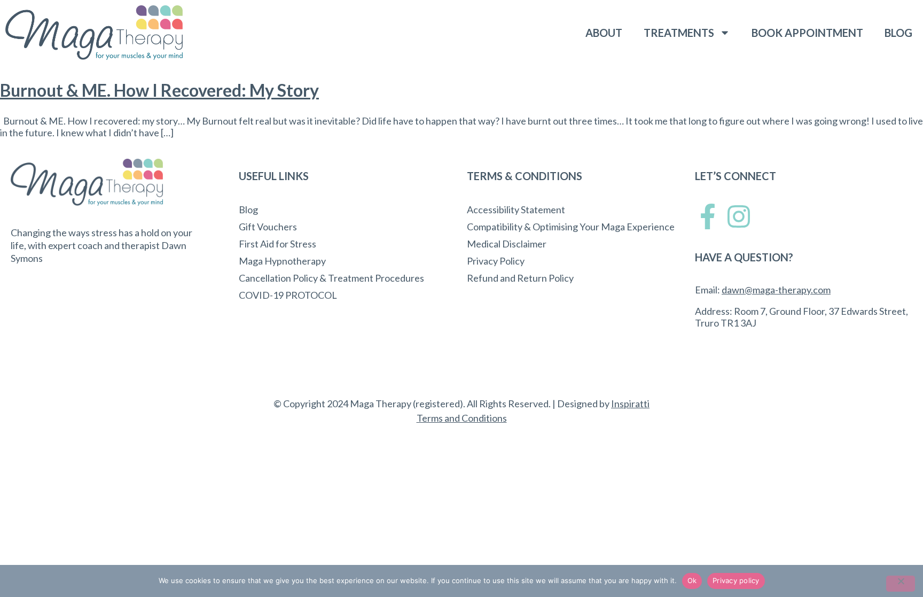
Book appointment (807, 32)
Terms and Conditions (462, 418)
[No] (900, 584)
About (603, 32)
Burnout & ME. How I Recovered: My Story (159, 90)
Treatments (679, 32)
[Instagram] (739, 216)
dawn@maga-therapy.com (776, 290)
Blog (898, 32)
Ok (692, 580)
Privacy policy (736, 580)
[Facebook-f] (708, 216)
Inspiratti (630, 403)
